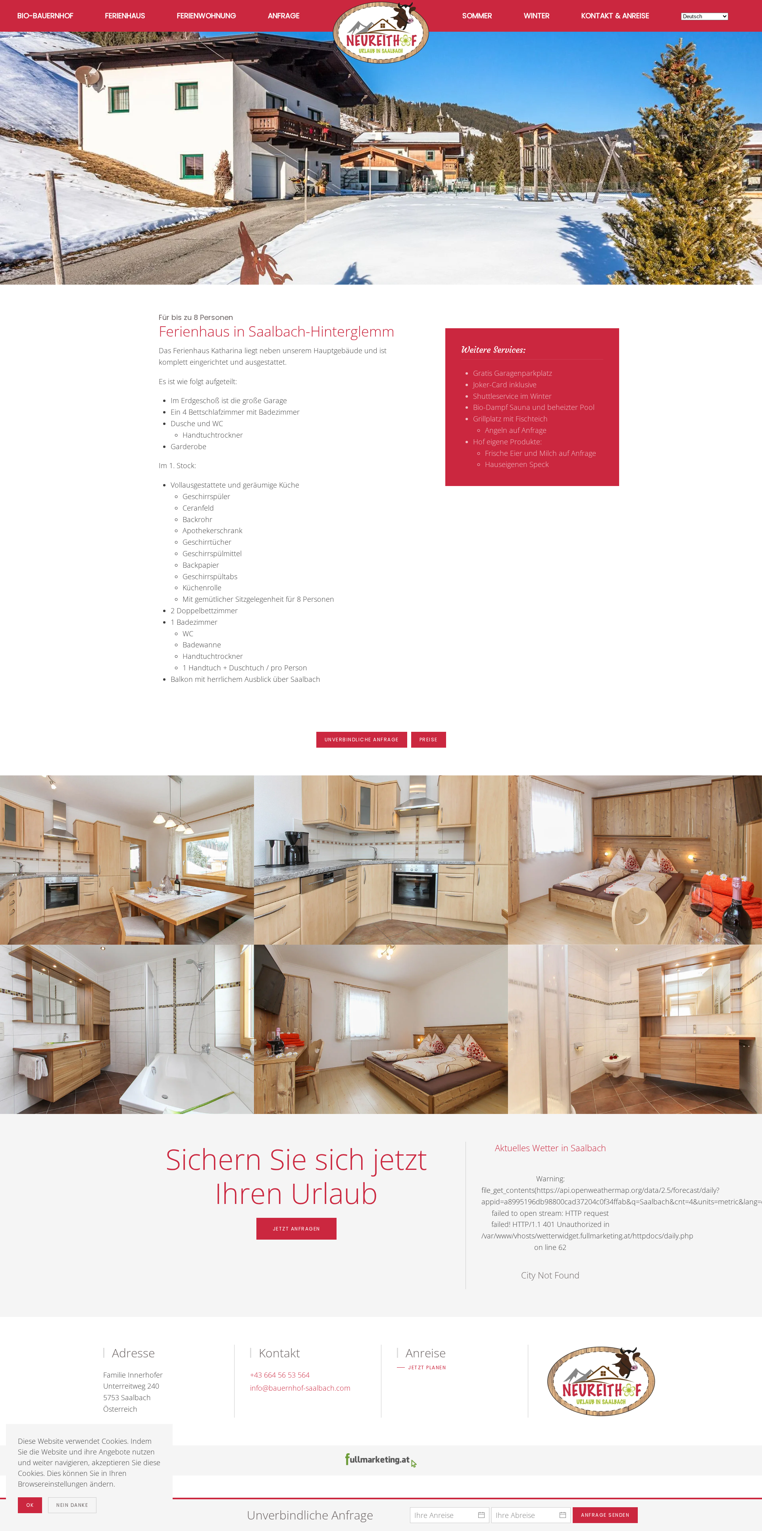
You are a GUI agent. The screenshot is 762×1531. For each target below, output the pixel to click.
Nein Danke (72, 1505)
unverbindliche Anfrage (362, 739)
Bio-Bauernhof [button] (45, 16)
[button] (127, 860)
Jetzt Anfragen (296, 1228)
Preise (428, 739)
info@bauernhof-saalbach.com (300, 1388)
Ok (30, 1505)
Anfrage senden (605, 1515)
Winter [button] (537, 16)
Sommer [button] (477, 16)
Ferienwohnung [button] (206, 16)
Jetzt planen (427, 1367)
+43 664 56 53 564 (280, 1375)
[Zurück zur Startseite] (381, 32)
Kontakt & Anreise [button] (615, 16)
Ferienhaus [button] (125, 16)
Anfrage (284, 16)
